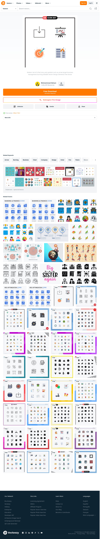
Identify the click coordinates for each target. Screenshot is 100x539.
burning (16, 160)
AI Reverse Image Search (12, 518)
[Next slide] (92, 160)
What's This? (16, 113)
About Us (58, 507)
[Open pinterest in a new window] (32, 532)
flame (77, 160)
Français (84, 512)
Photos (18, 3)
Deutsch (84, 509)
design (54, 160)
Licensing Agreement (37, 501)
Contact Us (58, 504)
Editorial (38, 3)
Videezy (6, 507)
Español (84, 504)
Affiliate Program (35, 507)
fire (70, 160)
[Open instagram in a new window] (26, 532)
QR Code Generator (10, 524)
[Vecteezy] (3, 3)
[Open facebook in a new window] (23, 532)
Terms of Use (70, 533)
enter (62, 160)
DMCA (32, 504)
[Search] (89, 8)
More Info (7, 117)
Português (85, 507)
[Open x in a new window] (38, 532)
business (26, 160)
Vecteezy (7, 504)
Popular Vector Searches (38, 509)
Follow (60, 85)
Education (7, 512)
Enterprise (7, 509)
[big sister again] (50, 274)
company (44, 160)
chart (35, 160)
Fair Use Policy (89, 533)
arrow (7, 160)
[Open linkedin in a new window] (29, 532)
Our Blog (58, 509)
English (84, 501)
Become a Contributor (62, 512)
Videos (28, 3)
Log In (89, 3)
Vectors (9, 3)
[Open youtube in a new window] (41, 532)
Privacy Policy (80, 533)
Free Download (49, 92)
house (86, 160)
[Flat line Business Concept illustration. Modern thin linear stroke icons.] (33, 252)
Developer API (9, 515)
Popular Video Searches (38, 515)
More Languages (87, 515)
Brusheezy (7, 501)
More (47, 3)
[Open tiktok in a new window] (35, 532)
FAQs (57, 501)
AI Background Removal (12, 521)
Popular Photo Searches (38, 512)
